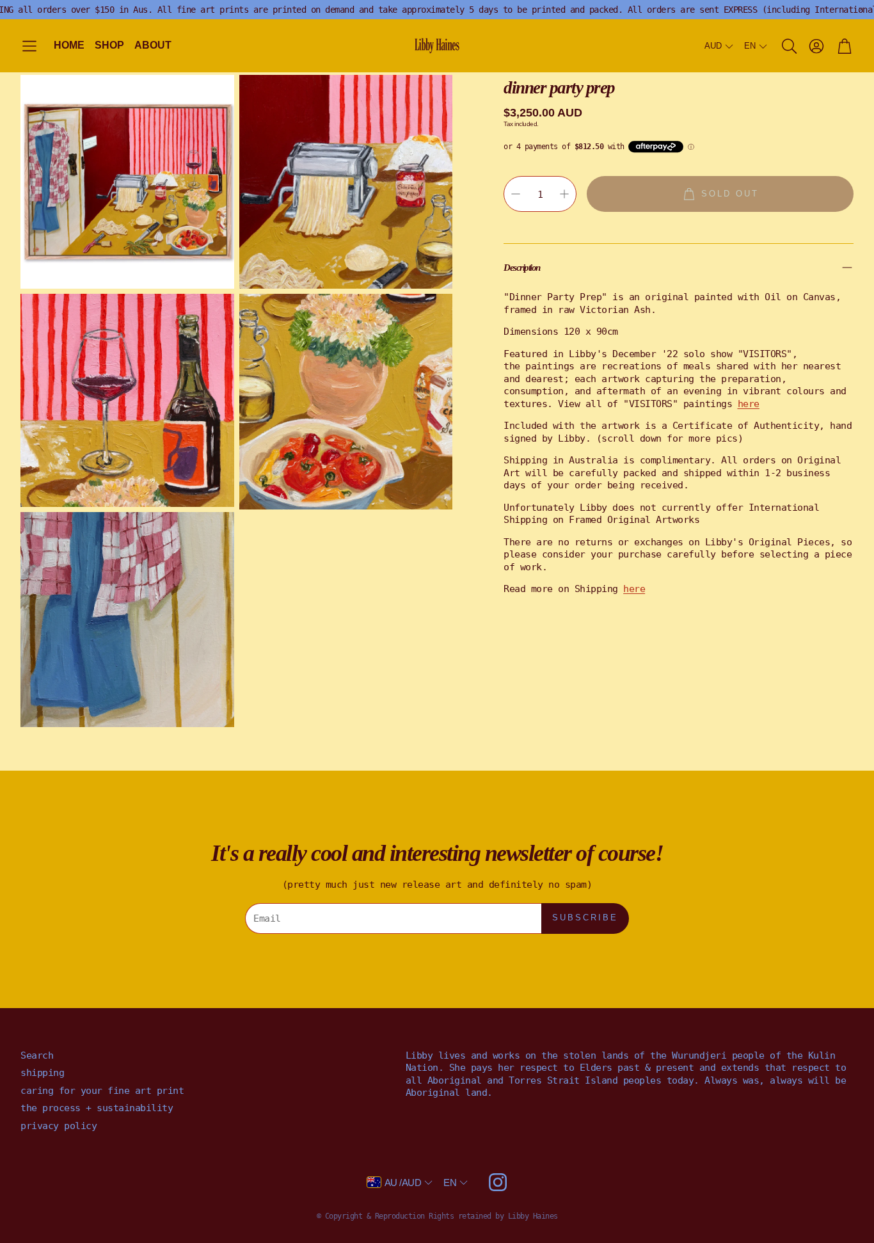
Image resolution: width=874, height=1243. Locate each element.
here (634, 589)
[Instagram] (498, 1182)
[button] (29, 46)
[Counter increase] (564, 193)
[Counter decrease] (515, 193)
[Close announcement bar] (861, 9)
